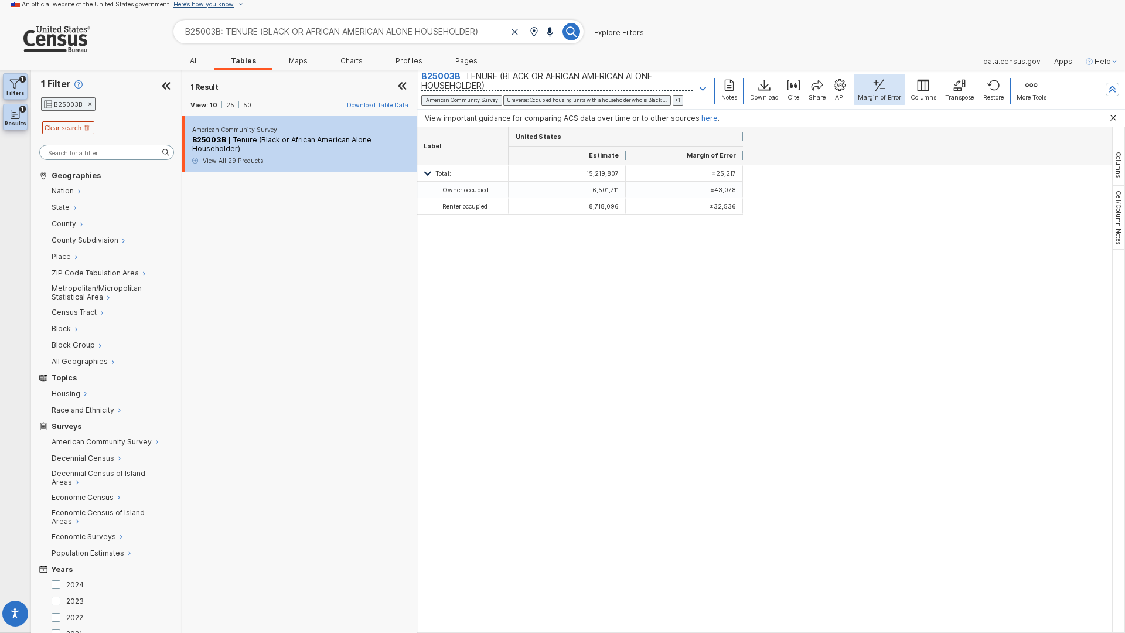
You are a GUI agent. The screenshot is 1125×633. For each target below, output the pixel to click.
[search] (106, 153)
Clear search (63, 127)
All (194, 61)
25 (230, 104)
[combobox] (378, 31)
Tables (243, 61)
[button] (534, 32)
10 (213, 104)
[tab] (1118, 165)
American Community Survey (234, 129)
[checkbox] (58, 584)
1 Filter (55, 84)
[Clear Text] (515, 32)
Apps (1063, 61)
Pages (466, 61)
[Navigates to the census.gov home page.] (45, 47)
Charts (351, 61)
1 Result (204, 87)
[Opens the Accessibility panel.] (15, 615)
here (709, 118)
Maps (298, 61)
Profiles (409, 61)
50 (247, 104)
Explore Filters (619, 33)
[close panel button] (402, 87)
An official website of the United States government (95, 4)
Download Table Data (377, 104)
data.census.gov (1012, 61)
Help (1103, 61)
